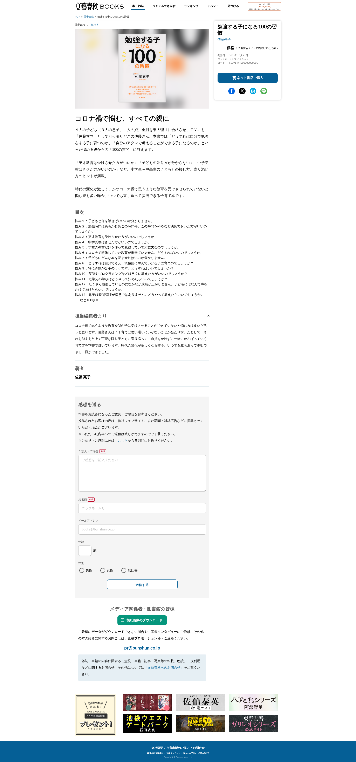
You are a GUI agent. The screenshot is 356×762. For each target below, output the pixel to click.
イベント (213, 6)
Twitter (242, 91)
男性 (89, 570)
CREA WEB (203, 753)
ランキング (191, 6)
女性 (110, 570)
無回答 (133, 570)
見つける (233, 6)
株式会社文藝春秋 (155, 753)
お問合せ (199, 748)
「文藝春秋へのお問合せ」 (164, 667)
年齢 (81, 542)
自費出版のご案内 (178, 748)
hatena (253, 91)
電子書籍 (89, 16)
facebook (231, 91)
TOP (77, 16)
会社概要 (157, 748)
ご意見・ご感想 (88, 451)
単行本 (94, 24)
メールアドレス (88, 520)
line (263, 91)
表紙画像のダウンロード (144, 620)
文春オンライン (173, 753)
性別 (81, 563)
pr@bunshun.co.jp (142, 648)
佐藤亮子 (224, 39)
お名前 (82, 499)
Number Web (189, 753)
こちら (123, 440)
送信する (142, 584)
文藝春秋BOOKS (99, 6)
